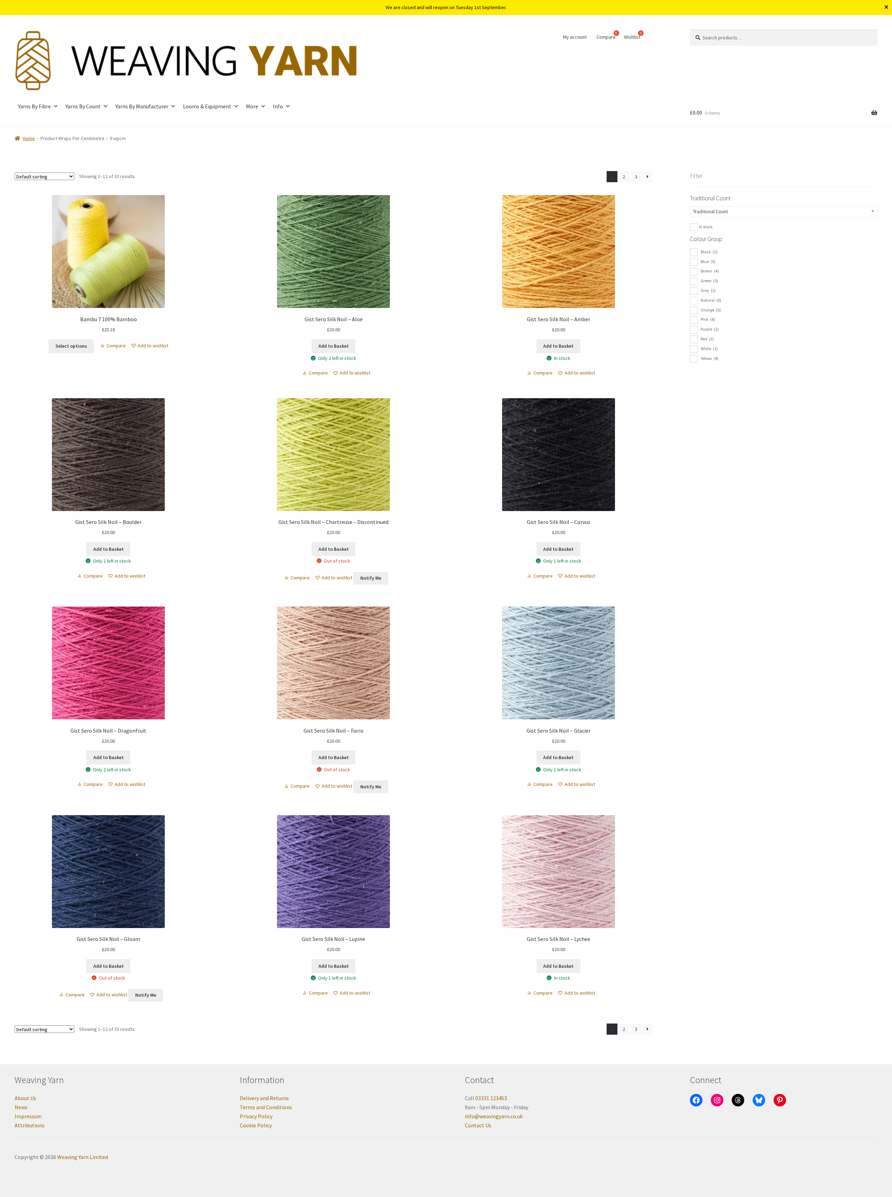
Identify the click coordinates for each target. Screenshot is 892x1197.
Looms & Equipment (207, 106)
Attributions (30, 1125)
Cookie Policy (256, 1125)
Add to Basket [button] (333, 346)
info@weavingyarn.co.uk (494, 1116)
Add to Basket (333, 549)
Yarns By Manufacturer (141, 106)
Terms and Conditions (266, 1107)
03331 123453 (491, 1098)
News (21, 1107)
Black (709, 251)
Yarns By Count (83, 106)
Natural (711, 300)
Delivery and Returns (264, 1098)
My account (575, 37)
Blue (708, 261)
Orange (711, 309)
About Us (25, 1098)
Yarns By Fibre (34, 106)
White (709, 348)
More (252, 106)
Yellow (709, 358)
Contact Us (478, 1125)
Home (29, 138)
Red (707, 338)
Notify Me (370, 578)
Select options (71, 346)
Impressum (28, 1116)
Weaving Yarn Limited (82, 1156)
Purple (710, 329)
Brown (710, 270)
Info (278, 106)
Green (709, 280)
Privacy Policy (256, 1116)
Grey (708, 290)
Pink (708, 319)
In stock (706, 226)
